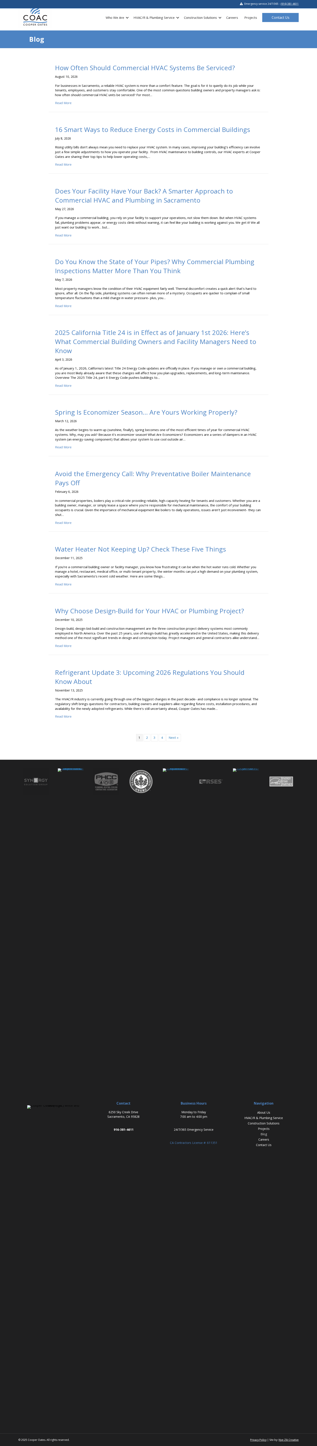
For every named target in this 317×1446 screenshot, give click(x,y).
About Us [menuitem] (263, 1112)
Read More (63, 103)
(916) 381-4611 (290, 4)
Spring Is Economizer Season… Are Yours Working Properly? (146, 412)
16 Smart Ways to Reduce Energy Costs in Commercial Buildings (152, 129)
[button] (127, 17)
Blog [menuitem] (264, 1134)
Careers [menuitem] (232, 17)
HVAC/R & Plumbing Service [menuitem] (154, 17)
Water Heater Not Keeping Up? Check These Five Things (140, 549)
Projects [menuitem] (250, 17)
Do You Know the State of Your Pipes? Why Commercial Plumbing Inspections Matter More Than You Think (154, 266)
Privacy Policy (258, 1440)
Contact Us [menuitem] (263, 1145)
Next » (174, 737)
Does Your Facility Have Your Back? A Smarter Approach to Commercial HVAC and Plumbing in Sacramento (144, 196)
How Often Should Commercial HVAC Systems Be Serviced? (145, 67)
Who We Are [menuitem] (115, 17)
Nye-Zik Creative (289, 1440)
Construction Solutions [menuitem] (200, 17)
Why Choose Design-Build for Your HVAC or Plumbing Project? (149, 610)
